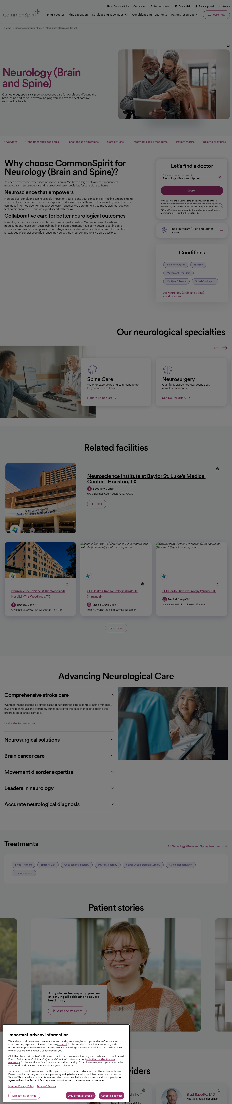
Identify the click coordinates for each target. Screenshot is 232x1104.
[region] (66, 1063)
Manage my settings (24, 1095)
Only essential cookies (81, 1095)
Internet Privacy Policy (21, 1086)
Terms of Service (46, 1086)
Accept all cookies (111, 1095)
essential (62, 1044)
